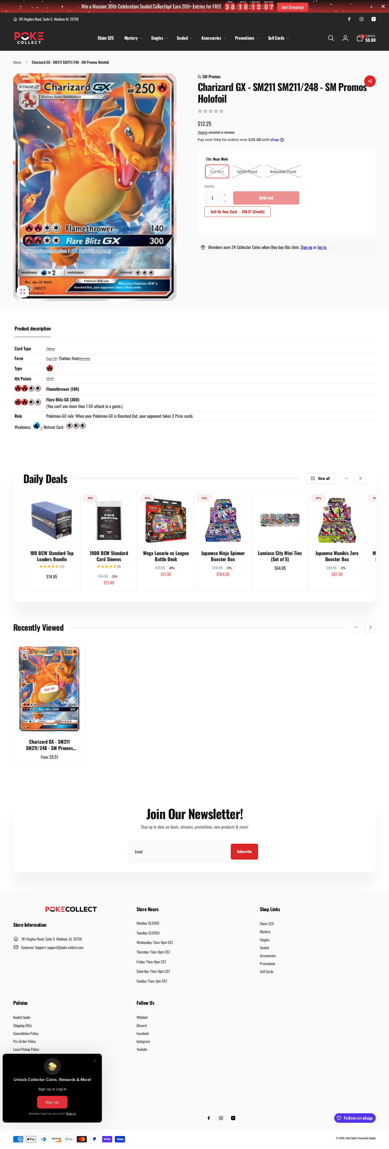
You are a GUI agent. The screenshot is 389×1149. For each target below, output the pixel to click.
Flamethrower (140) (62, 389)
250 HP (50, 378)
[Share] (370, 81)
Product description (33, 328)
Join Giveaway (293, 7)
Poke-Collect (351, 1138)
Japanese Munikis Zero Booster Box (337, 556)
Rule (18, 416)
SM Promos (209, 76)
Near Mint (217, 171)
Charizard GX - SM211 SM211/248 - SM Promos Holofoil (49, 745)
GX (55, 358)
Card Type (23, 348)
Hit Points (23, 378)
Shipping (202, 132)
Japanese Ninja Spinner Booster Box (223, 556)
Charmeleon (84, 358)
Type (18, 368)
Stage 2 (49, 358)
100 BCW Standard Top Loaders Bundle (52, 556)
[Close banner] (383, 6)
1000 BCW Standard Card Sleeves (109, 556)
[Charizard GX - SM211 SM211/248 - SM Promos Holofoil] (50, 722)
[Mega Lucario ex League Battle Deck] (166, 533)
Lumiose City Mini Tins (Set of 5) (280, 556)
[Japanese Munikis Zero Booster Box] (337, 533)
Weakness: (23, 427)
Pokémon (50, 349)
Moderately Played (283, 171)
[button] (132, 38)
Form (19, 358)
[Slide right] (360, 478)
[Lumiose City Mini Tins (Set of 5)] (280, 533)
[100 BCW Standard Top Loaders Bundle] (52, 533)
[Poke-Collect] (71, 910)
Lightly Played (247, 171)
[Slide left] (346, 478)
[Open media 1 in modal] (95, 187)
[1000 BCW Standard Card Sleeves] (109, 533)
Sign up (306, 247)
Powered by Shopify (367, 1138)
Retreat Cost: (54, 427)
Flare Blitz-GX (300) (62, 399)
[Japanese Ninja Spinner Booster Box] (223, 533)
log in (322, 247)
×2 (41, 428)
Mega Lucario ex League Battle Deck (165, 556)
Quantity (209, 186)
